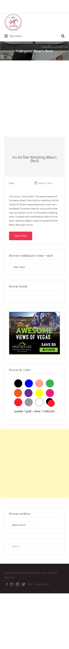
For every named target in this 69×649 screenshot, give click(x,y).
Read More (20, 235)
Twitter (23, 584)
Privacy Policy (41, 584)
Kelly (11, 183)
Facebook (7, 584)
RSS (30, 584)
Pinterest (17, 584)
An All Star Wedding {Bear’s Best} (34, 159)
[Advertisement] (34, 100)
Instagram (11, 584)
